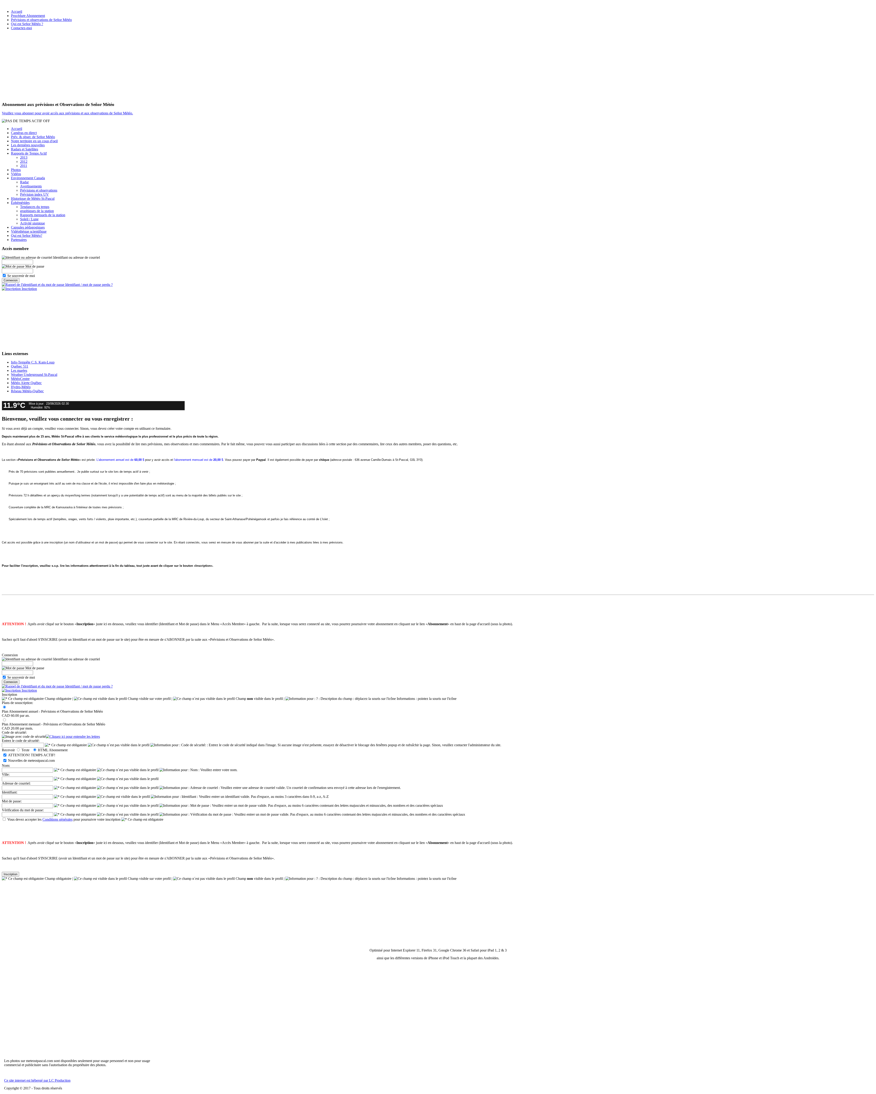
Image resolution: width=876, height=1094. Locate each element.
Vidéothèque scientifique (29, 231)
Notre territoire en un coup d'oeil (34, 141)
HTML (43, 750)
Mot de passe (34, 266)
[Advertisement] (438, 66)
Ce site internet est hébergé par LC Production (37, 1080)
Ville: (6, 774)
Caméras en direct (24, 133)
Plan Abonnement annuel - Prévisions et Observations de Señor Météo (52, 711)
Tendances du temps (34, 207)
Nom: (6, 765)
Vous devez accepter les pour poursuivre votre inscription (63, 819)
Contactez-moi (21, 28)
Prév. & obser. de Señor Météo (33, 137)
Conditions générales (57, 819)
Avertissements (31, 186)
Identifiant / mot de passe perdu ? (88, 285)
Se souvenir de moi (21, 276)
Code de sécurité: (14, 732)
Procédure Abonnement (28, 16)
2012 (23, 161)
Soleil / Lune (29, 219)
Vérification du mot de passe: (23, 810)
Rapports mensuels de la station (42, 215)
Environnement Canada (28, 178)
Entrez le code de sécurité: (20, 741)
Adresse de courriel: (16, 783)
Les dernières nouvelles (28, 145)
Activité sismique (32, 223)
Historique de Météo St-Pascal (33, 198)
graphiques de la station (37, 211)
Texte (26, 750)
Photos (16, 170)
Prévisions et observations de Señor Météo (41, 20)
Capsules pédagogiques (28, 227)
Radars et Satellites (24, 149)
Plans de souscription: (17, 703)
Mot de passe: (12, 801)
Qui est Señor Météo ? (27, 24)
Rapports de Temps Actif (29, 153)
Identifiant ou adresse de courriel (76, 257)
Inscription (29, 289)
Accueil (16, 11)
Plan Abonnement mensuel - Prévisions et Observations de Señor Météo (53, 724)
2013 (23, 157)
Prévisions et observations (38, 190)
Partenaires (19, 240)
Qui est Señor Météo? (26, 235)
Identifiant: (9, 792)
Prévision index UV (34, 194)
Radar (24, 182)
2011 (23, 166)
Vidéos (16, 174)
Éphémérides (20, 203)
